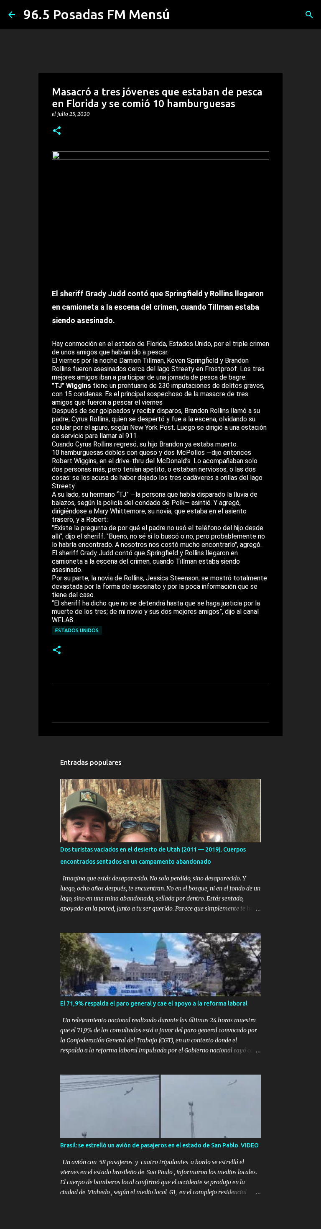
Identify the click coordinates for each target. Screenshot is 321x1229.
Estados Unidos (77, 630)
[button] (57, 131)
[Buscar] (309, 15)
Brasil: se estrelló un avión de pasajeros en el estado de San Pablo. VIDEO (159, 1145)
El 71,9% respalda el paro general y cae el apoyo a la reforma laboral (153, 1003)
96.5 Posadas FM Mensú (96, 14)
